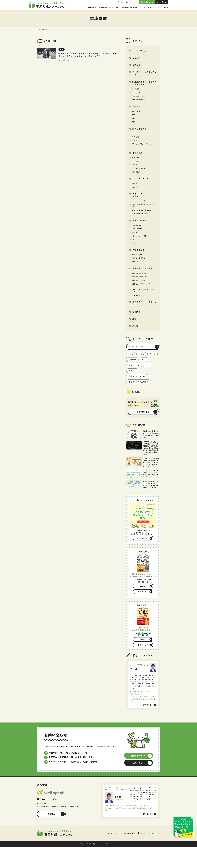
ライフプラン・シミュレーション (144, 195)
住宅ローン (136, 165)
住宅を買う (136, 161)
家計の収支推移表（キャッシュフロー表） (144, 205)
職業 (134, 122)
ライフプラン (134, 365)
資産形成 (135, 262)
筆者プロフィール (132, 2)
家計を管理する (139, 128)
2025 (147, 365)
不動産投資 (136, 295)
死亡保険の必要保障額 (140, 214)
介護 (134, 243)
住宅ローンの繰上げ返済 (139, 381)
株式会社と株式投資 (139, 277)
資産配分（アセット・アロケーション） (144, 285)
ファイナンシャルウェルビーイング (144, 73)
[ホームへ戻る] (54, 833)
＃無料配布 (143, 696)
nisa (144, 359)
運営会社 (120, 2)
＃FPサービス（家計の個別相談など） (135, 808)
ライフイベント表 (138, 201)
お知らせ (136, 64)
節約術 (134, 140)
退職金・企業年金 (138, 258)
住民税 (134, 187)
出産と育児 (136, 111)
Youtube (132, 359)
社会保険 (135, 137)
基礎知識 (136, 311)
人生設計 (136, 106)
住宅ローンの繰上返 (137, 376)
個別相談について (147, 2)
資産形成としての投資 (142, 268)
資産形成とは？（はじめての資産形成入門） (144, 83)
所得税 (134, 183)
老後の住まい (137, 172)
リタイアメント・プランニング (144, 303)
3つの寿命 (136, 89)
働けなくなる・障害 (139, 236)
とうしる (132, 370)
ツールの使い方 (139, 50)
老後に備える (138, 249)
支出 (134, 133)
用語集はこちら (143, 412)
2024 (131, 354)
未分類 (135, 325)
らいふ (152, 354)
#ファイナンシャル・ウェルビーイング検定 (118, 805)
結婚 (134, 118)
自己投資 (136, 57)
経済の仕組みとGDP (139, 273)
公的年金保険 (137, 229)
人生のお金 (136, 92)
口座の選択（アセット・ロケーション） (144, 290)
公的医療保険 (137, 225)
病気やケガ (136, 232)
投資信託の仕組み (138, 280)
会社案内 (51, 814)
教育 (134, 115)
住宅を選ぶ (137, 152)
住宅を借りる (137, 157)
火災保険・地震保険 (139, 168)
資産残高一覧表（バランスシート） (143, 145)
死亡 (134, 239)
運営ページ (137, 318)
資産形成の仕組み (138, 96)
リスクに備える (139, 220)
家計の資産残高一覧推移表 (142, 210)
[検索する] (157, 347)
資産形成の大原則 (138, 100)
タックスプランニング (142, 178)
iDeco (141, 354)
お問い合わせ (161, 2)
